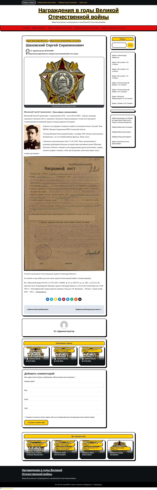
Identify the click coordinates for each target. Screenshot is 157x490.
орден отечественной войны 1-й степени (64, 54)
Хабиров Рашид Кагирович (121, 137)
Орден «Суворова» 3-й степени (114, 28)
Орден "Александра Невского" (37, 40)
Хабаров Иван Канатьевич (87, 356)
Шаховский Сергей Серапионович (55, 45)
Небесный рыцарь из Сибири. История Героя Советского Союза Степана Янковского (35, 354)
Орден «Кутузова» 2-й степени (89, 350)
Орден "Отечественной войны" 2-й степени (35, 440)
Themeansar (97, 484)
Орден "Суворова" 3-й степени (90, 444)
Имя (25, 390)
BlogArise (87, 484)
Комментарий (29, 381)
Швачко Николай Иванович (38, 309)
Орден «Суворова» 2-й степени (87, 28)
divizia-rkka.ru (41, 292)
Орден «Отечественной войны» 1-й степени (65, 40)
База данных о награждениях (65, 112)
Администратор (38, 51)
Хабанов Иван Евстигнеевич (59, 356)
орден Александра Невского (38, 54)
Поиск (123, 39)
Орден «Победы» (38, 28)
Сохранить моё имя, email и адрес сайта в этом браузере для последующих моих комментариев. (60, 417)
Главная (26, 28)
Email (26, 399)
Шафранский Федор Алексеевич (88, 309)
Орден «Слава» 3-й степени (122, 103)
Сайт (26, 408)
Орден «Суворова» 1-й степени (60, 28)
